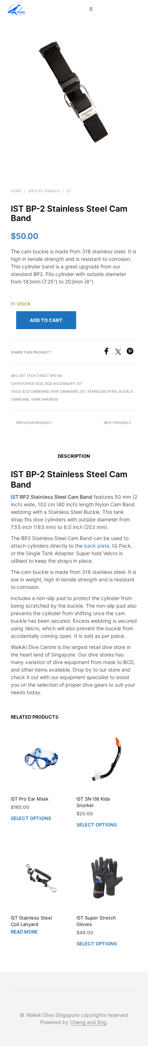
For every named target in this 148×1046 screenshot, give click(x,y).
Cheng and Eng (88, 1022)
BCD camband (35, 391)
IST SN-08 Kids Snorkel (93, 802)
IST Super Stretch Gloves (96, 921)
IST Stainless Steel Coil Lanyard (31, 921)
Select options (31, 818)
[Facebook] (109, 352)
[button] (86, 9)
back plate (96, 546)
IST (68, 191)
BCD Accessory (60, 383)
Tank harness (44, 399)
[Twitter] (120, 352)
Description (74, 456)
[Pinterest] (131, 352)
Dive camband (64, 391)
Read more (24, 932)
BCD (39, 383)
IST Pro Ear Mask (29, 799)
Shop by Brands (44, 191)
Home (16, 191)
